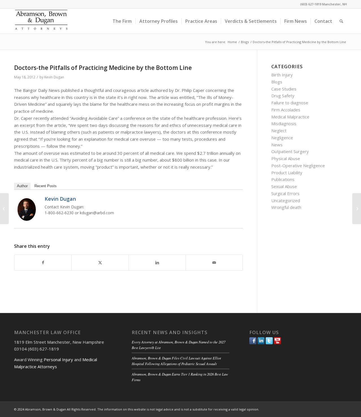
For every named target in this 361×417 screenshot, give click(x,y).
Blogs (276, 82)
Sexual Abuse (284, 186)
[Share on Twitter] (100, 262)
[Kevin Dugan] (26, 219)
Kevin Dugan (54, 77)
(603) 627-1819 (310, 4)
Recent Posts (45, 186)
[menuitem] (122, 21)
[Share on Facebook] (42, 262)
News (277, 144)
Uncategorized (285, 200)
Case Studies (283, 89)
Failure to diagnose (289, 102)
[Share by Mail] (214, 262)
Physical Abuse (285, 158)
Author (22, 186)
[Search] (341, 21)
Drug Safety (282, 95)
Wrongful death (286, 207)
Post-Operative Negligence (298, 165)
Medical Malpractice (290, 117)
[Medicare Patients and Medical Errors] (4, 208)
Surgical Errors (285, 193)
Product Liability (286, 172)
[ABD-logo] (41, 21)
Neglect (279, 130)
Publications (282, 179)
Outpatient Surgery (290, 151)
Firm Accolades (285, 109)
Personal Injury (58, 359)
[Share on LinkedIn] (157, 262)
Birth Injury (282, 75)
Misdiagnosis (283, 123)
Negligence (282, 137)
